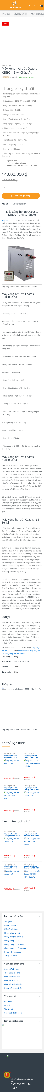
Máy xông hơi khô (11, 925)
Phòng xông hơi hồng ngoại (15, 948)
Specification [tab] (19, 204)
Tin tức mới (8, 1009)
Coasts (16, 667)
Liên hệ (7, 1005)
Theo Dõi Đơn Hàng (12, 973)
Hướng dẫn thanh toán (13, 988)
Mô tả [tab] (5, 204)
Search (30, 5)
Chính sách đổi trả (11, 980)
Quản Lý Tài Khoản (11, 969)
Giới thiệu (8, 1001)
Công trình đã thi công (13, 1013)
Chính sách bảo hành (12, 976)
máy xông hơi (23, 650)
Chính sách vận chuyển (13, 984)
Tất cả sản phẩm (10, 956)
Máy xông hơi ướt (20, 14)
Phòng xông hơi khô (12, 933)
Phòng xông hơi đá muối (13, 937)
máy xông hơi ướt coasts (15, 653)
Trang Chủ (8, 921)
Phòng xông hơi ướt (12, 940)
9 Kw (16, 672)
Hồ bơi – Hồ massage (12, 952)
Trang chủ (6, 14)
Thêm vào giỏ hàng (21, 195)
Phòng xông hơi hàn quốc (14, 944)
